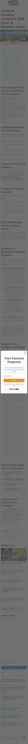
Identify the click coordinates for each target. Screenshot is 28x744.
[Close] (25, 352)
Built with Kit (14, 389)
